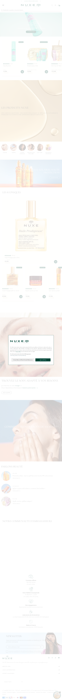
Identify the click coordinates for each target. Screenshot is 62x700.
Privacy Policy (18, 351)
